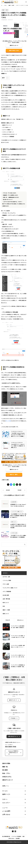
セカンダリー (6, 802)
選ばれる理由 (6, 763)
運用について (6, 613)
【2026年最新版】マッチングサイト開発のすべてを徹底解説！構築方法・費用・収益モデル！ (18, 515)
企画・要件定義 (6, 599)
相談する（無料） (14, 474)
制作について (13, 521)
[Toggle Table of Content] (6, 78)
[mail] (15, 831)
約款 (23, 836)
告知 (4, 606)
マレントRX (8, 421)
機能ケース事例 (5, 10)
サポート (5, 799)
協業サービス (6, 794)
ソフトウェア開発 (7, 580)
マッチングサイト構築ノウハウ (16, 511)
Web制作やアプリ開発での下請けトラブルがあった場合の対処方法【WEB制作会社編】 (18, 526)
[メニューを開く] (26, 2)
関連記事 (8, 620)
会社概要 (18, 838)
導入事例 (5, 770)
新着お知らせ (20, 620)
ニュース (5, 807)
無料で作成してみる (14, 50)
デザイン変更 (6, 584)
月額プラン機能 (5, 480)
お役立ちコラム (6, 777)
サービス (5, 791)
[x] (13, 831)
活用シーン (5, 786)
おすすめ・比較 (14, 533)
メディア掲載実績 (7, 591)
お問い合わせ (6, 814)
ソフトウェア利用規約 (16, 836)
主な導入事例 (13, 502)
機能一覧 (5, 767)
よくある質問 (6, 811)
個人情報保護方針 (6, 836)
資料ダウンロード (14, 45)
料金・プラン (6, 773)
